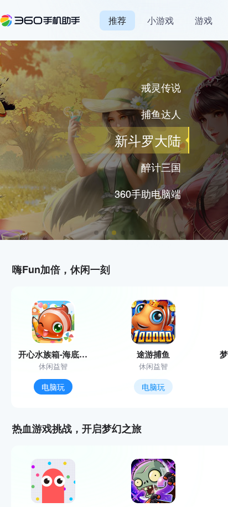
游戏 (204, 20)
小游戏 (160, 20)
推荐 (117, 20)
